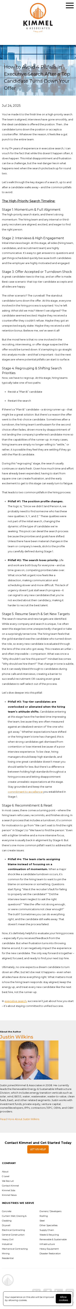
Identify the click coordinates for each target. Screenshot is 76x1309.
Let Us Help (38, 1149)
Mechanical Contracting (15, 1248)
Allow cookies (63, 1299)
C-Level (5, 1176)
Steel (42, 1220)
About (5, 1171)
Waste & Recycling (49, 1234)
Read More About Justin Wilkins (19, 1119)
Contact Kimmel (10, 1185)
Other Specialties (48, 1225)
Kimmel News (9, 1195)
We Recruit (8, 1181)
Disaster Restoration (50, 1253)
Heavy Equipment (49, 1248)
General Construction (13, 1234)
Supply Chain (47, 1230)
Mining (6, 1253)
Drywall (6, 1225)
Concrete (6, 1211)
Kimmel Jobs (8, 1190)
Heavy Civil (7, 1239)
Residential (8, 1258)
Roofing (44, 1216)
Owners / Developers (50, 1211)
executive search (16, 1001)
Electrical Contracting (13, 1230)
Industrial (7, 1244)
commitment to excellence (25, 791)
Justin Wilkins (16, 1037)
